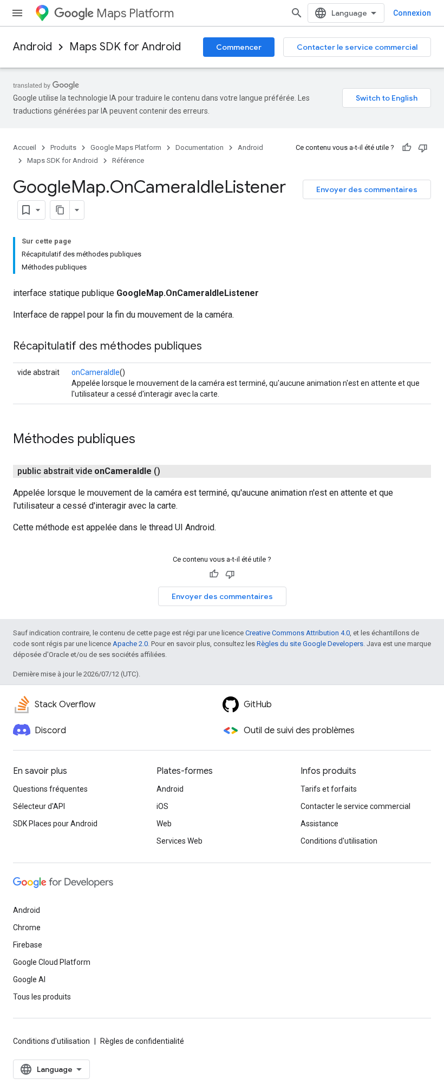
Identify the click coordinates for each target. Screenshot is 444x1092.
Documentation (199, 147)
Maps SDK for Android (125, 47)
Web (164, 823)
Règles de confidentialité (142, 1041)
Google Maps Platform (125, 147)
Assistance (319, 823)
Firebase (27, 944)
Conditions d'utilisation (339, 841)
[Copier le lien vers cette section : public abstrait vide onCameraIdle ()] (173, 471)
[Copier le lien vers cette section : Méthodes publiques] (146, 439)
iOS (162, 806)
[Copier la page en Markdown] (60, 210)
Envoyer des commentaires (366, 189)
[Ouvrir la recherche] (296, 12)
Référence (128, 160)
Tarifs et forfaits (329, 789)
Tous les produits (42, 996)
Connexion (412, 13)
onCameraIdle (95, 372)
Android (32, 47)
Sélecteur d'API (39, 806)
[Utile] (407, 148)
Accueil (24, 147)
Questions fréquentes (50, 789)
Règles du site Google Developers (310, 644)
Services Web (179, 841)
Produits (63, 147)
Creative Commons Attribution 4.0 (297, 633)
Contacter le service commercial (357, 47)
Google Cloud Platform (51, 962)
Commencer (239, 47)
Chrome (27, 927)
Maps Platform (135, 13)
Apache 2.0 (130, 644)
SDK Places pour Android (55, 823)
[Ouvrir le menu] (17, 13)
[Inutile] (423, 148)
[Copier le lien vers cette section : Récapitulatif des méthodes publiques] (213, 346)
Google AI (29, 979)
